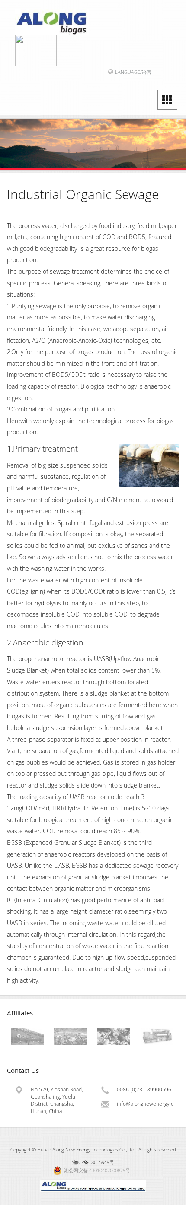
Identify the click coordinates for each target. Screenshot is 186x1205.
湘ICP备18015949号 (93, 1162)
